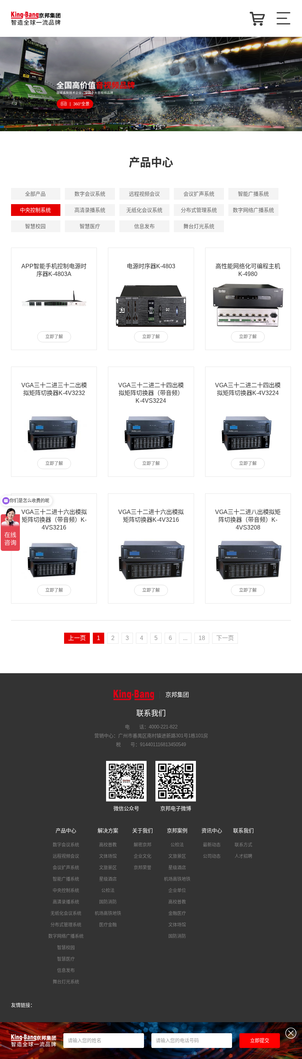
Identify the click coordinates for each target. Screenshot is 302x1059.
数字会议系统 (89, 194)
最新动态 (212, 844)
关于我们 (142, 830)
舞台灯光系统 (198, 226)
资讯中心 (211, 830)
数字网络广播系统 (253, 210)
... (185, 638)
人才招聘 (243, 856)
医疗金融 (108, 924)
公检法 (108, 890)
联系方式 (243, 844)
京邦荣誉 (142, 867)
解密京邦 (142, 844)
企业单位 (177, 890)
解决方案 (108, 830)
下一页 (225, 638)
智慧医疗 (90, 226)
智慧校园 (35, 226)
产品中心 (66, 830)
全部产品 (35, 194)
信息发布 (144, 226)
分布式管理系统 (199, 210)
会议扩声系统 (198, 194)
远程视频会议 (144, 194)
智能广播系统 (253, 194)
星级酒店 (108, 879)
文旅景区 (108, 867)
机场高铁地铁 (108, 913)
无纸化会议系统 (144, 210)
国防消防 (108, 902)
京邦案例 (177, 830)
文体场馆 (108, 856)
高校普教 (108, 844)
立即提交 (259, 1040)
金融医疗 (177, 913)
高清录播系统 (89, 210)
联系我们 (243, 830)
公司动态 (212, 856)
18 (202, 638)
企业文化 (142, 856)
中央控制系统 (35, 210)
